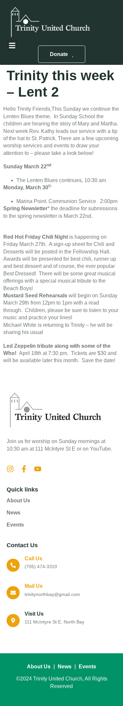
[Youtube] (37, 469)
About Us (18, 500)
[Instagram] (10, 469)
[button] (12, 45)
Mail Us (34, 586)
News (13, 512)
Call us (33, 558)
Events (15, 525)
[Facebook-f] (24, 469)
